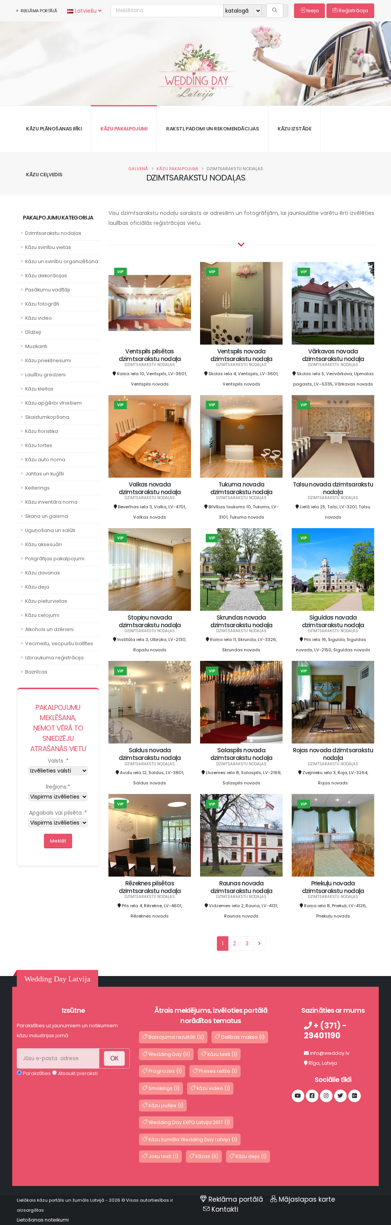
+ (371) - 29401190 (325, 1030)
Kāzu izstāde (294, 128)
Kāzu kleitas (39, 389)
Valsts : (58, 761)
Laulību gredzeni (45, 374)
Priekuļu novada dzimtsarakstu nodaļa (333, 887)
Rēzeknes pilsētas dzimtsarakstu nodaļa (150, 887)
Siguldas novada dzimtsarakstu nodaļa (333, 621)
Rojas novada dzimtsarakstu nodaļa (333, 754)
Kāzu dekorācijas (46, 275)
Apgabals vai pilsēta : (58, 813)
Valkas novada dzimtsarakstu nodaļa (150, 488)
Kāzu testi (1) (221, 1054)
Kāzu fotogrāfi (42, 304)
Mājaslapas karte (307, 1199)
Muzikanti (36, 346)
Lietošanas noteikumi (43, 1220)
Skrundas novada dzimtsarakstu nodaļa (241, 621)
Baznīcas (36, 672)
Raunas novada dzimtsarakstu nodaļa (241, 887)
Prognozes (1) (164, 1071)
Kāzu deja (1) (250, 1156)
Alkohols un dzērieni (49, 629)
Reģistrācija (353, 10)
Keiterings (37, 488)
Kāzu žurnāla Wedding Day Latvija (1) (192, 1139)
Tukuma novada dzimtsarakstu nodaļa (241, 488)
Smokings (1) (163, 1088)
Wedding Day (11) (168, 1054)
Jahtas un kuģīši (44, 473)
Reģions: (58, 787)
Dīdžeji (33, 332)
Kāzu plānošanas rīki (54, 128)
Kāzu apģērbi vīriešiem (53, 403)
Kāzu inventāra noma (51, 502)
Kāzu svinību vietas (48, 247)
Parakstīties (36, 1073)
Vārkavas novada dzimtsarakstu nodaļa (333, 355)
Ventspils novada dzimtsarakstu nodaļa (241, 355)
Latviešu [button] (85, 11)
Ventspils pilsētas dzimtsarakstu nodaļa (150, 355)
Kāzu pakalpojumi (123, 128)
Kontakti (225, 1209)
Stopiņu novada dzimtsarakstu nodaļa (150, 621)
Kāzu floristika (41, 431)
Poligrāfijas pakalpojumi (54, 558)
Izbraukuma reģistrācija (54, 657)
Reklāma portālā (38, 11)
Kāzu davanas (42, 572)
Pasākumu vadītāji (47, 289)
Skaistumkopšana (47, 417)
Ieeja (312, 10)
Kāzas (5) (206, 1156)
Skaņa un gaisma (46, 516)
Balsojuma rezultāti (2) (175, 1037)
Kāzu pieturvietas (46, 601)
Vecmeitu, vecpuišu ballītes (59, 643)
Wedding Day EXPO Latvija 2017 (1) (188, 1122)
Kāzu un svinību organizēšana (61, 261)
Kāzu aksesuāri (43, 544)
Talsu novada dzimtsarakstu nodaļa (333, 488)
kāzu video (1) (213, 1088)
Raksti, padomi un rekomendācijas (212, 128)
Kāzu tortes (38, 445)
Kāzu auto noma (45, 459)
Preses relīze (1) (217, 1071)
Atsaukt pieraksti (77, 1073)
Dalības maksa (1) (242, 1037)
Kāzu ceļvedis (44, 174)
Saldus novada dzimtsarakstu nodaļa (150, 754)
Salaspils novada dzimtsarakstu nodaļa (241, 754)
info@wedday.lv (329, 1053)
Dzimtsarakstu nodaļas (53, 233)
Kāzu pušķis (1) (165, 1105)
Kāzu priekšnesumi (48, 360)
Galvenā (138, 169)
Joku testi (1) (162, 1156)
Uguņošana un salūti (50, 530)
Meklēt (58, 841)
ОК (114, 1058)
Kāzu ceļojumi (42, 615)
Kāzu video (38, 318)
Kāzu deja (37, 587)
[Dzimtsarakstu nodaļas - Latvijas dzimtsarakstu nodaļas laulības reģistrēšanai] (195, 58)
